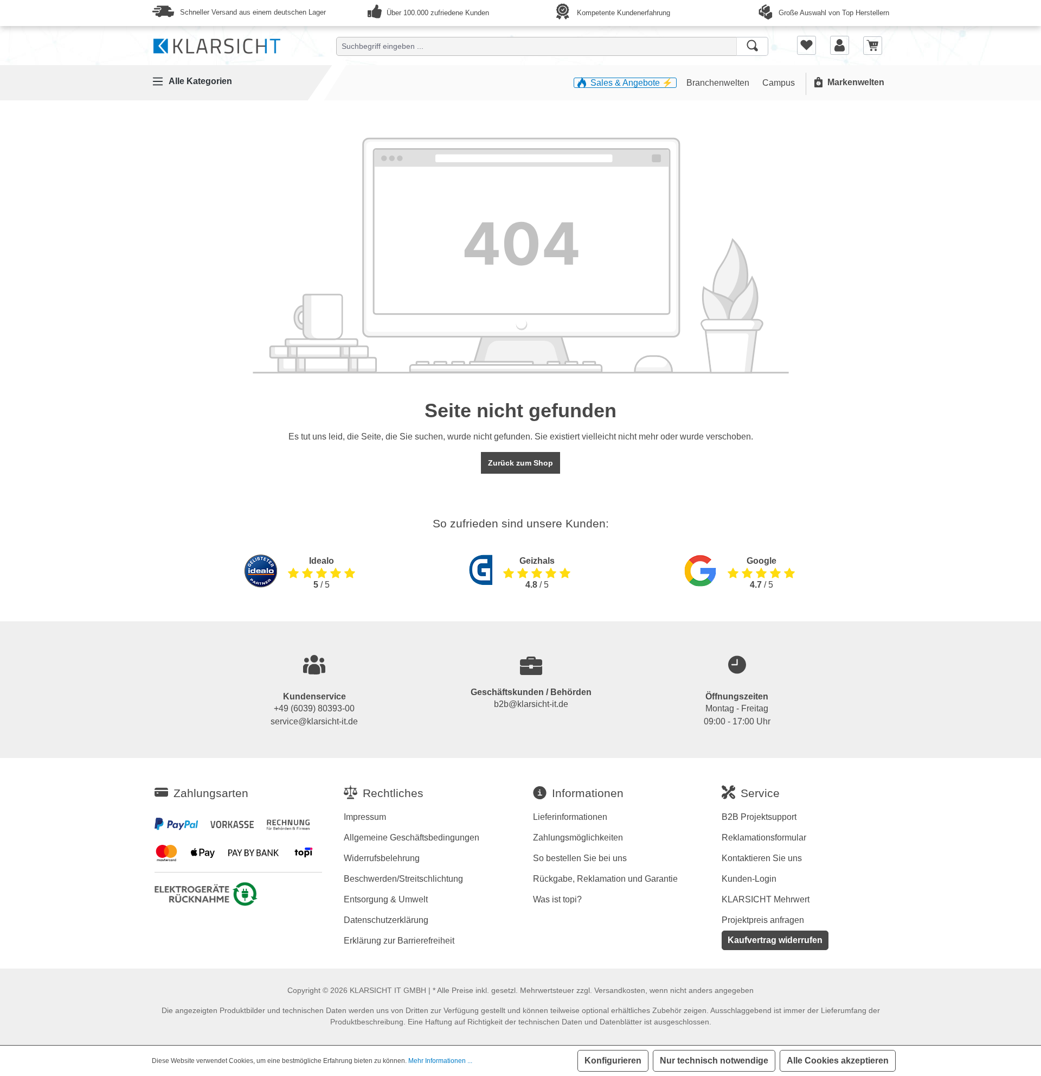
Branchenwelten (718, 82)
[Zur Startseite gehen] (217, 43)
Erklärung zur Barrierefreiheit (399, 940)
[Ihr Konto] (839, 45)
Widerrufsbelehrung (382, 858)
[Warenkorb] (872, 45)
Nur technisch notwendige (714, 1060)
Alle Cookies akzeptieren (838, 1060)
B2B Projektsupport (759, 817)
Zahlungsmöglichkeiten (578, 837)
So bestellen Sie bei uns (580, 858)
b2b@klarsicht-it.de (531, 704)
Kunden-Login (749, 878)
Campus (778, 82)
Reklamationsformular (764, 837)
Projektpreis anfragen (763, 920)
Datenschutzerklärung (386, 920)
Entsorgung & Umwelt (386, 899)
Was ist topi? (557, 899)
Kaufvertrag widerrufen (775, 940)
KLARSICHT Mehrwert (765, 899)
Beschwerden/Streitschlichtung (403, 878)
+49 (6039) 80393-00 (314, 708)
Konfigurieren (612, 1060)
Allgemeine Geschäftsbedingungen (411, 837)
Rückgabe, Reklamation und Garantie (605, 878)
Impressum (365, 817)
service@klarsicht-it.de (314, 721)
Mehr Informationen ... (440, 1061)
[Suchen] (752, 46)
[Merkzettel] (806, 45)
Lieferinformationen (570, 817)
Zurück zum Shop (520, 463)
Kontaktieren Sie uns (762, 858)
